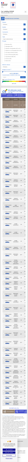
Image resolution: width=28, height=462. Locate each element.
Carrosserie (5, 32)
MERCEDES (15, 294)
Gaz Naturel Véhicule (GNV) (12, 52)
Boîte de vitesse (6, 64)
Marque (4, 22)
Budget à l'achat (6, 69)
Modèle (4, 27)
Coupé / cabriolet (8, 110)
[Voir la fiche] (7, 111)
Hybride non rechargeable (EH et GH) (14, 50)
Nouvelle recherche (21, 95)
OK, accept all (9, 449)
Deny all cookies (9, 452)
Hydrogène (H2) (9, 46)
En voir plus (14, 408)
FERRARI (16, 283)
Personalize (9, 455)
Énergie (4, 41)
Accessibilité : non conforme (20, 453)
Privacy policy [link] (9, 458)
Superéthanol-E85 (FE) (10, 56)
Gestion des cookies (21, 451)
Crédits (24, 450)
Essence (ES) (8, 58)
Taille (3, 36)
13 (10, 69)
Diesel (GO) (8, 60)
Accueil (2, 15)
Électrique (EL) (9, 44)
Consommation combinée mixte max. (11, 75)
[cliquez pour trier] (7, 104)
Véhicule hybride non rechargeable (8, 415)
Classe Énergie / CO (8, 79)
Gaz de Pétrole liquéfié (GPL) (12, 54)
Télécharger (10, 411)
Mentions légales (19, 450)
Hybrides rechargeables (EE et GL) (13, 48)
